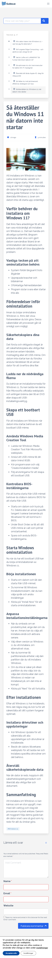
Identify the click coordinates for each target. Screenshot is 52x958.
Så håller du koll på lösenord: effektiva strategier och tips (25, 82)
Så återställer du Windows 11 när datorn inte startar (26, 90)
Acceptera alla (11, 953)
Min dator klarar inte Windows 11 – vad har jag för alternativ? (27, 42)
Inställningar (28, 953)
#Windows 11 (13, 829)
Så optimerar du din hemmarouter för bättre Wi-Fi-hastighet (27, 66)
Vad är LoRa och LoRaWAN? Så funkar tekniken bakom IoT (26, 58)
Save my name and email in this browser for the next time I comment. (25, 918)
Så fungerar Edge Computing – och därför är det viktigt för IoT (27, 50)
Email (7, 893)
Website (8, 905)
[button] (48, 4)
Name (7, 881)
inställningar (42, 948)
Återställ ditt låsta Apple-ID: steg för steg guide (28, 74)
